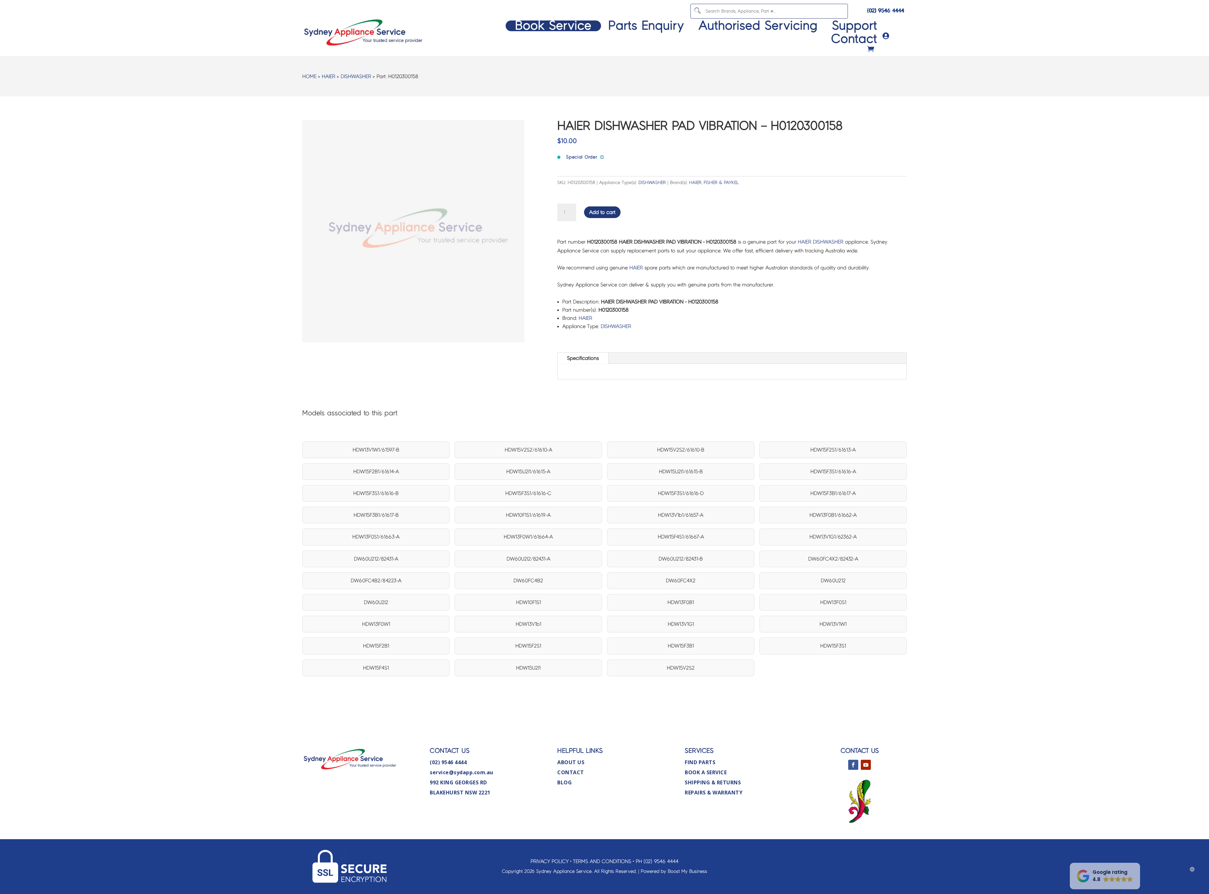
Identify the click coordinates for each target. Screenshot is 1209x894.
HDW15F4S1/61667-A (681, 536)
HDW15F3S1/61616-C (528, 493)
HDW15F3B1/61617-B (376, 515)
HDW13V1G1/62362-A (833, 536)
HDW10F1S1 (528, 602)
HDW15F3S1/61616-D (681, 493)
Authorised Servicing (758, 25)
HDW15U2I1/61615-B (681, 471)
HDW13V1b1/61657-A (680, 515)
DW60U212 (833, 580)
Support (854, 25)
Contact (854, 39)
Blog (564, 782)
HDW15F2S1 (528, 646)
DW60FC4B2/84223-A (376, 580)
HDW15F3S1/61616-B (376, 493)
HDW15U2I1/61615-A (528, 471)
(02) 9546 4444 (885, 10)
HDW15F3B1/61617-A (833, 493)
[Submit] (697, 11)
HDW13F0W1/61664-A (528, 536)
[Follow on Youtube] (866, 765)
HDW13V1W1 (833, 624)
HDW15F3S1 (833, 646)
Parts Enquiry (646, 25)
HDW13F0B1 (680, 602)
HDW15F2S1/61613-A (833, 450)
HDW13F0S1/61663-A (376, 536)
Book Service (553, 25)
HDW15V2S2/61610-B (680, 450)
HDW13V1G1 (681, 624)
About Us (570, 762)
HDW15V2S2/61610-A (528, 450)
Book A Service (706, 772)
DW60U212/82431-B (681, 559)
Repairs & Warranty (713, 792)
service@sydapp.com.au (461, 772)
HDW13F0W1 (376, 624)
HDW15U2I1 (528, 668)
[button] (1105, 876)
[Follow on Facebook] (853, 765)
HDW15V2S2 (681, 668)
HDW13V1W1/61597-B (376, 450)
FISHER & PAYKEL (721, 182)
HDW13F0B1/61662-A (833, 515)
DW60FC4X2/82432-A (833, 559)
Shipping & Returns (713, 782)
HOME (309, 76)
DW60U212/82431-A (376, 559)
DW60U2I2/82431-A (528, 559)
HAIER (328, 76)
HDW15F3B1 (681, 646)
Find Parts (700, 762)
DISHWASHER (356, 76)
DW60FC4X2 (680, 580)
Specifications (583, 358)
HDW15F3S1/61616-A (833, 471)
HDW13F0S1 (833, 602)
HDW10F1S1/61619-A (528, 515)
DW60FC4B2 (528, 580)
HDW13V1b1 (528, 624)
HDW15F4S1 (376, 668)
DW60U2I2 (376, 602)
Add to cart (602, 212)
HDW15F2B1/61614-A (376, 471)
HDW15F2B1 (376, 646)
